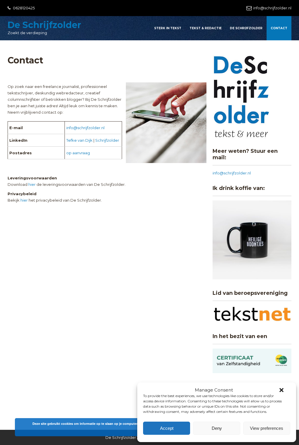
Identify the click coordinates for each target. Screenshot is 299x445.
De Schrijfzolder (44, 25)
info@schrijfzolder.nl (272, 8)
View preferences (266, 428)
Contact (279, 28)
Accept (166, 428)
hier (32, 184)
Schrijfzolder (107, 140)
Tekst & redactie (206, 28)
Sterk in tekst (167, 28)
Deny (217, 428)
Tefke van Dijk (79, 140)
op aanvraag (78, 152)
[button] (281, 390)
